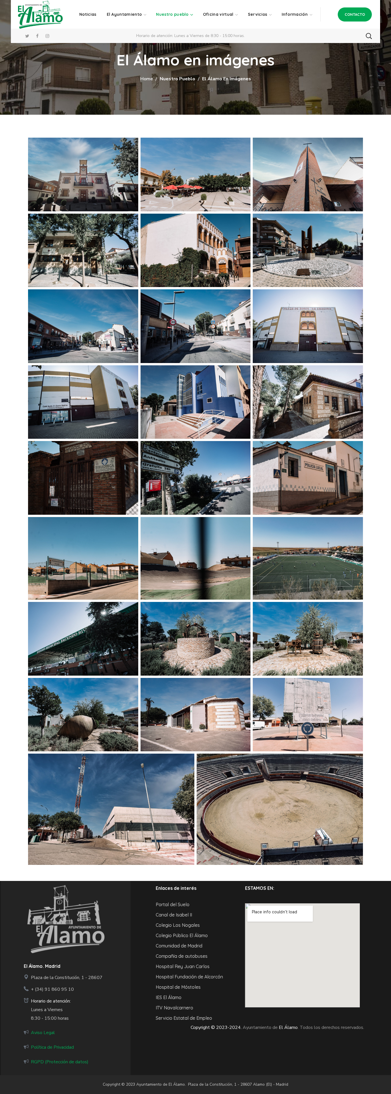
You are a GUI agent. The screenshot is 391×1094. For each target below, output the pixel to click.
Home (146, 79)
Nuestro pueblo (177, 79)
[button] (354, 14)
